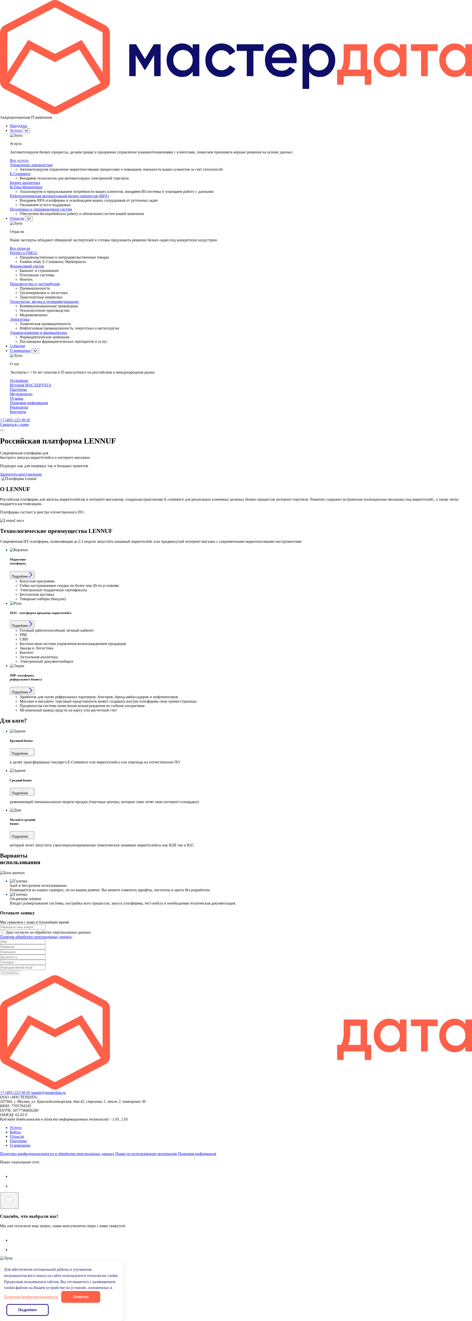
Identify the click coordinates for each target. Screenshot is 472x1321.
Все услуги (19, 160)
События (17, 346)
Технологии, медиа (44, 301)
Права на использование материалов (146, 1154)
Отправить (10, 972)
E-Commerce (20, 174)
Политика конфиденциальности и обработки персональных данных (57, 1154)
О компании (20, 350)
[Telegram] (15, 1186)
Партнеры (18, 389)
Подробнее (19, 381)
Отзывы (16, 398)
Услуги (16, 130)
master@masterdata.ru (48, 1092)
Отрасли (17, 218)
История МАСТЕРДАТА (30, 385)
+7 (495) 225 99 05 (15, 420)
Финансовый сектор (27, 266)
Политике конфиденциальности (31, 1297)
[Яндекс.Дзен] (14, 1176)
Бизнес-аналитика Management (26, 185)
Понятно (80, 1297)
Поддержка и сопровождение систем (41, 209)
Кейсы (15, 1132)
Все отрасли (20, 248)
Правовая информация (29, 403)
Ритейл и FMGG (24, 253)
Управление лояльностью (31, 165)
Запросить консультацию (21, 474)
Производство (34, 284)
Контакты (18, 412)
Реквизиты (19, 407)
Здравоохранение (38, 332)
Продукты (18, 126)
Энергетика (20, 319)
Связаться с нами (14, 424)
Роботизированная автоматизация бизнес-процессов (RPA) (59, 196)
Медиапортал (21, 394)
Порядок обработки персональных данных (36, 937)
